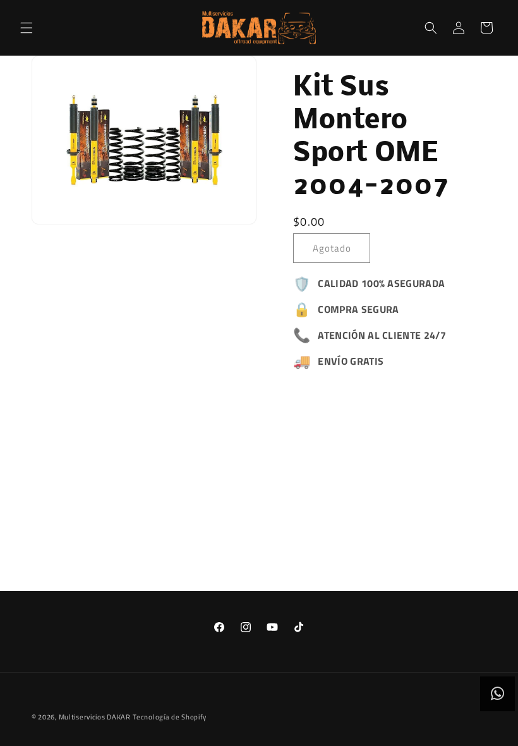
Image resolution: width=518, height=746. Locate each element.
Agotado (332, 248)
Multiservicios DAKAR (95, 717)
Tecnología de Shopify (170, 717)
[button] (26, 28)
